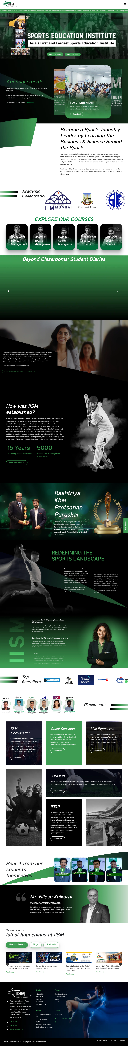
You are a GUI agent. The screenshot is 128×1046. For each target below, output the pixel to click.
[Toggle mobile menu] (125, 4)
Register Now (59, 111)
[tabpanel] (64, 964)
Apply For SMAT (55, 54)
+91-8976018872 (16, 1026)
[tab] (17, 945)
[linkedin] (70, 1018)
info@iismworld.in (16, 1030)
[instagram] (63, 1018)
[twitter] (59, 1018)
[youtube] (66, 1018)
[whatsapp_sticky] (126, 681)
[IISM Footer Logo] (19, 989)
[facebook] (55, 1018)
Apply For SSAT (72, 54)
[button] (45, 680)
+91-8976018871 (16, 1022)
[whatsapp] (55, 1022)
